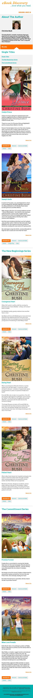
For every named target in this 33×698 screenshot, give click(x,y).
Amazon (14, 145)
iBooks (4, 148)
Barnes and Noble (22, 145)
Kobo (9, 148)
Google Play (11, 243)
